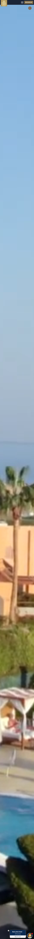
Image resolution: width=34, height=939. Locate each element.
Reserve (28, 2)
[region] (22, 2)
